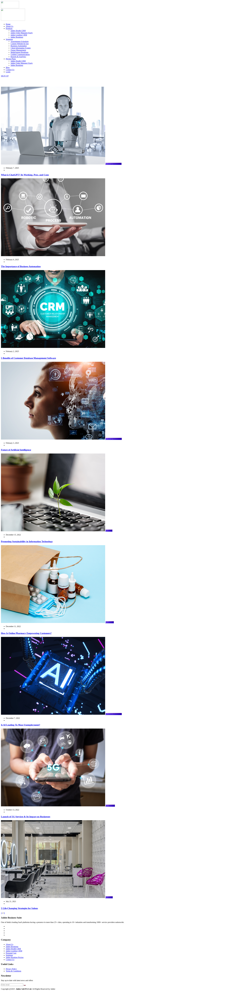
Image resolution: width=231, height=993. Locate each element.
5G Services (110, 806)
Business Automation (19, 46)
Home (8, 24)
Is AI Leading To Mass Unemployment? (20, 725)
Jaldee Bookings (17, 37)
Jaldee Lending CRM (19, 35)
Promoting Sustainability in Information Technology (27, 541)
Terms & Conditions (13, 971)
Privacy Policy (11, 969)
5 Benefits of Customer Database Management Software (28, 358)
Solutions (9, 39)
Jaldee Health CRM (18, 31)
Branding (109, 897)
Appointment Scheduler (20, 41)
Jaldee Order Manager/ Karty (22, 33)
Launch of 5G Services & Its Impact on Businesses (25, 816)
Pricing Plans (11, 59)
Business (109, 531)
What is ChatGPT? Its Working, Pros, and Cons (25, 175)
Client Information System (21, 48)
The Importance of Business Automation (21, 266)
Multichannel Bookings (19, 52)
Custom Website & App (20, 44)
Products (9, 28)
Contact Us (10, 70)
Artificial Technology (114, 439)
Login (8, 72)
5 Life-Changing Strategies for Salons (19, 908)
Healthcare (110, 622)
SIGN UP (5, 76)
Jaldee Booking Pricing (14, 957)
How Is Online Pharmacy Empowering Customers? (26, 633)
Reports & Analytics (18, 57)
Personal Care (11, 953)
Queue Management (18, 50)
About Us (9, 26)
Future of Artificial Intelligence (16, 450)
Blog (8, 67)
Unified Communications (20, 54)
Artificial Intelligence (114, 164)
